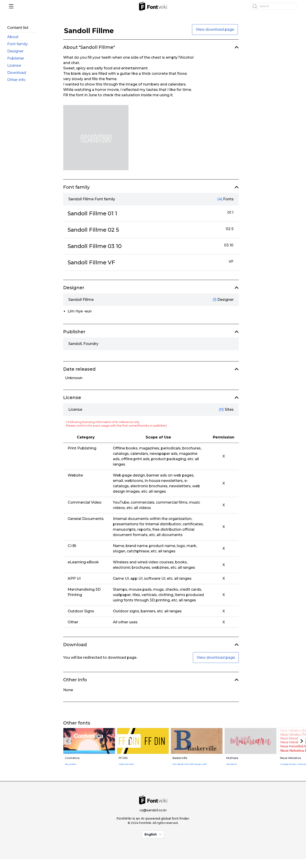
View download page (215, 29)
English (150, 834)
